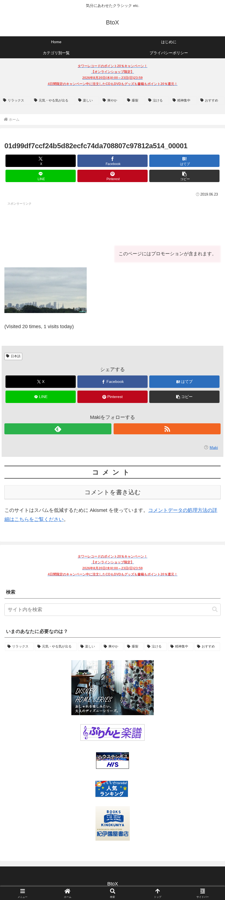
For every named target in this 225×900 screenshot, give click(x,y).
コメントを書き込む (113, 492)
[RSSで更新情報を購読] (167, 428)
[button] (184, 176)
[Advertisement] (48, 222)
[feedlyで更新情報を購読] (57, 428)
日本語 (16, 356)
